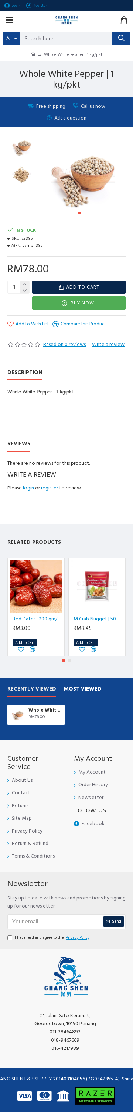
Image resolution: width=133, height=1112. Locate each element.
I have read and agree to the (52, 937)
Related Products (34, 542)
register (49, 488)
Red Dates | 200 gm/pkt (37, 619)
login (28, 488)
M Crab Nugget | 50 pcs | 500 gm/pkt (98, 619)
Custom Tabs (57, 444)
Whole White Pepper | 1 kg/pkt (45, 710)
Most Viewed (83, 689)
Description (24, 372)
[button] (47, 177)
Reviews (18, 444)
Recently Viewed (31, 689)
